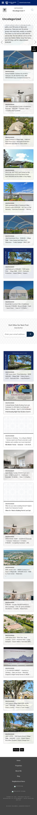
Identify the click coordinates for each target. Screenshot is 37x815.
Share (34, 50)
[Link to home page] (11, 2)
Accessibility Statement (12, 798)
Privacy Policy (23, 796)
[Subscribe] (30, 334)
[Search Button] (32, 9)
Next (22, 749)
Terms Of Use (11, 796)
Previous (16, 749)
